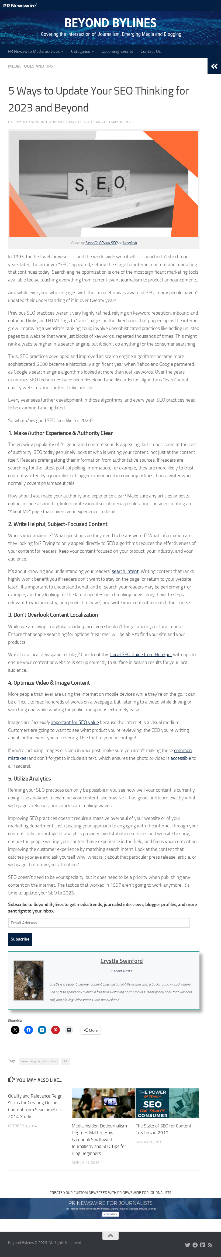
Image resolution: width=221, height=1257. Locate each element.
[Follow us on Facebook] (195, 1245)
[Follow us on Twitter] (187, 1245)
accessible (181, 758)
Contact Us (151, 51)
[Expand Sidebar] (214, 66)
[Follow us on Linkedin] (202, 1245)
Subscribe (20, 939)
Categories (80, 51)
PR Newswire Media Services (34, 51)
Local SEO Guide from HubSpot (141, 654)
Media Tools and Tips (30, 66)
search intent (125, 571)
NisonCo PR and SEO (101, 243)
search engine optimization (39, 1061)
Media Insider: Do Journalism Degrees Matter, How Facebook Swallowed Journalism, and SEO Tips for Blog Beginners (99, 1139)
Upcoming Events (117, 51)
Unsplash (130, 243)
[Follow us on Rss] (210, 1245)
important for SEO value (75, 722)
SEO (65, 1061)
